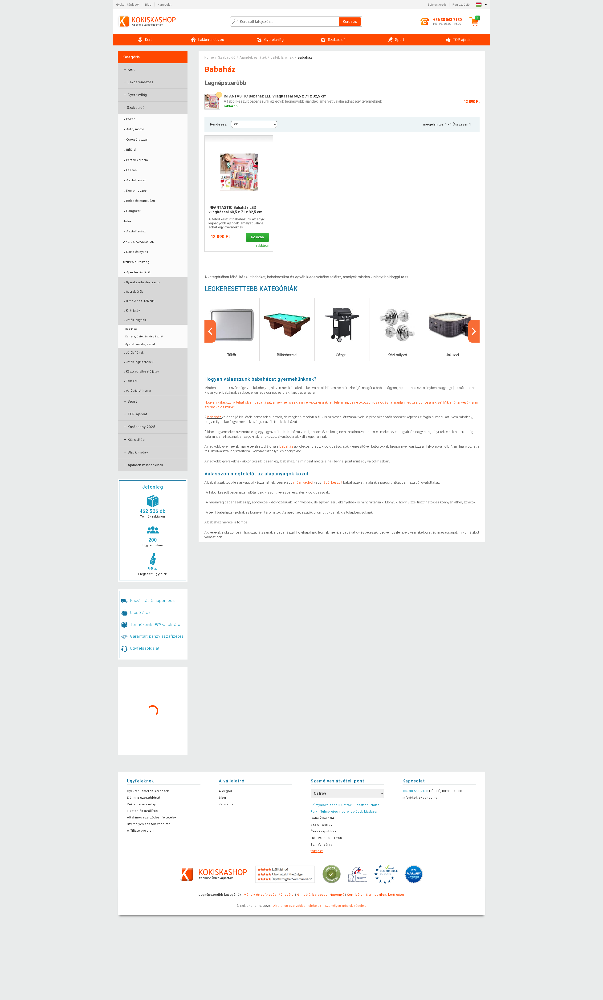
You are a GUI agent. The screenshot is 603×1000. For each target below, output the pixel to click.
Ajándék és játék (137, 272)
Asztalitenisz (134, 180)
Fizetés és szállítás (142, 811)
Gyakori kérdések (127, 4)
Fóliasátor (287, 894)
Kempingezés (135, 190)
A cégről (225, 791)
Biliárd (129, 149)
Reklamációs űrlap (141, 804)
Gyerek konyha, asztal (140, 344)
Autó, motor (133, 129)
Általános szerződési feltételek (152, 817)
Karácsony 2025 (139, 427)
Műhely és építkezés (260, 894)
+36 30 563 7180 (415, 791)
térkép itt (317, 851)
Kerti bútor (355, 894)
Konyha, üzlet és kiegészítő (144, 336)
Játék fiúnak (133, 352)
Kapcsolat (164, 4)
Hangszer (131, 211)
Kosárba (257, 237)
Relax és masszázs (139, 200)
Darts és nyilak (135, 252)
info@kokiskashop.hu (420, 797)
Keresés (350, 21)
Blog (148, 4)
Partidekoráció (135, 160)
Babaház (131, 328)
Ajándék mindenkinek (143, 465)
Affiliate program (141, 830)
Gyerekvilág (135, 95)
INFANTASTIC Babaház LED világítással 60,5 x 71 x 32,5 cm (235, 209)
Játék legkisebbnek (138, 362)
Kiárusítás (134, 439)
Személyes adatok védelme (148, 824)
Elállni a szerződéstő (143, 797)
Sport (130, 401)
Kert (129, 69)
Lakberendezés (138, 82)
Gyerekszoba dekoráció (141, 282)
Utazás (130, 170)
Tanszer (130, 381)
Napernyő (337, 894)
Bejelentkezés (437, 4)
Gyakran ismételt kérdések (148, 791)
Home (209, 57)
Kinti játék (132, 310)
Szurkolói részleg (136, 262)
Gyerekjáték (133, 291)
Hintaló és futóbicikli (139, 301)
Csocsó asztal (135, 139)
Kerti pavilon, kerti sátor (385, 894)
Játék (127, 221)
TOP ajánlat (135, 414)
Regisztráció (461, 4)
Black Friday (135, 452)
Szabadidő (134, 107)
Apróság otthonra (137, 390)
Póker (129, 119)
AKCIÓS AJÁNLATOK (138, 241)
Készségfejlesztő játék (141, 371)
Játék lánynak (135, 320)
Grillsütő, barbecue (312, 894)
